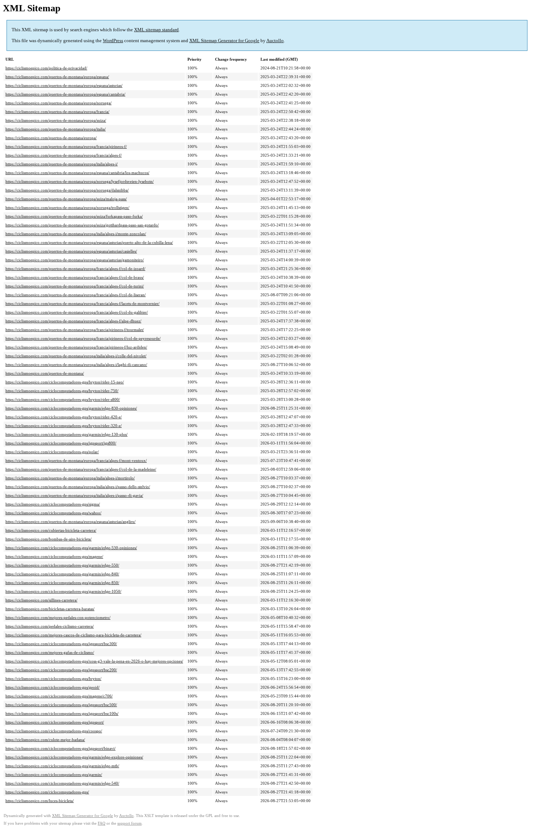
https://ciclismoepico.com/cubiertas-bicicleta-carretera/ (50, 530)
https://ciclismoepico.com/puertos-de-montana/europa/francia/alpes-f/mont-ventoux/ (76, 460)
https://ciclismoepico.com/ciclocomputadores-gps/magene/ (54, 556)
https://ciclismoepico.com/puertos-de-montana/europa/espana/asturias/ (63, 85)
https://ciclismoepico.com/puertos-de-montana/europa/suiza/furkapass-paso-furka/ (74, 216)
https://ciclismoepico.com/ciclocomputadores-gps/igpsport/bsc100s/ (61, 713)
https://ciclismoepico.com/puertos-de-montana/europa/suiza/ (55, 120)
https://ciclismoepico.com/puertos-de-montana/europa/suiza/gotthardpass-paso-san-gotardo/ (82, 225)
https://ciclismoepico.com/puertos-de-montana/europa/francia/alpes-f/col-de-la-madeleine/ (80, 469)
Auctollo (275, 40)
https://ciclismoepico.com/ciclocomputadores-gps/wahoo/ (53, 513)
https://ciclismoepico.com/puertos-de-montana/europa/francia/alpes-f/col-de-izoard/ (75, 268)
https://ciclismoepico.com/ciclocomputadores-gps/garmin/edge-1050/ (63, 591)
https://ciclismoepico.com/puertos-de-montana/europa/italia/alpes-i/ (61, 164)
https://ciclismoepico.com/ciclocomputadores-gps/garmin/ (53, 774)
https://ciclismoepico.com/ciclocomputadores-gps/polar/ (52, 452)
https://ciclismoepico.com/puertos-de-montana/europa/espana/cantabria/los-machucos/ (77, 172)
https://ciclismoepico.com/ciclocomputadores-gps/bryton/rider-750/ (61, 391)
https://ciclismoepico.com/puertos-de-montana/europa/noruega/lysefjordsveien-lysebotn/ (79, 181)
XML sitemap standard (156, 29)
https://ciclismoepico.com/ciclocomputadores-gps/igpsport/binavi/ (60, 748)
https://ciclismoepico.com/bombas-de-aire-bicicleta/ (48, 539)
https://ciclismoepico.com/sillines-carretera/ (41, 600)
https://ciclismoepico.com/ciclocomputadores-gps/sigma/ (52, 504)
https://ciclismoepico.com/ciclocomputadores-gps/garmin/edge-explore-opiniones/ (74, 757)
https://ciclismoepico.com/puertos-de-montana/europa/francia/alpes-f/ (63, 155)
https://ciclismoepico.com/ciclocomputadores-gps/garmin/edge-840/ (62, 574)
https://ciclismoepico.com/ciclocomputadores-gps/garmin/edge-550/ (62, 565)
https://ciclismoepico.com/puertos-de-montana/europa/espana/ (57, 77)
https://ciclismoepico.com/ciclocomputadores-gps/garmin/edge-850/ (62, 582)
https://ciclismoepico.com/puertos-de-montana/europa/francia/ (57, 111)
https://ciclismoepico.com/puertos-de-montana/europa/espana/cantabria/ (65, 94)
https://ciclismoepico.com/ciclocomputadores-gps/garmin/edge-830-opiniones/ (71, 408)
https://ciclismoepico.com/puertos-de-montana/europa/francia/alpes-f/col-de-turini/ (74, 286)
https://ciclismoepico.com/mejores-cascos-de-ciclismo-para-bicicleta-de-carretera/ (73, 635)
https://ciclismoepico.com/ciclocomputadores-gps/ (47, 792)
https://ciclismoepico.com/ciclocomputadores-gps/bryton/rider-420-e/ (63, 417)
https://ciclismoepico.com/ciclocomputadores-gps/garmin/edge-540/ (62, 783)
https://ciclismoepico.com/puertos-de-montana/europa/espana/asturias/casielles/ (71, 251)
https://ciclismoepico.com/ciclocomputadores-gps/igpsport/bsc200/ (61, 670)
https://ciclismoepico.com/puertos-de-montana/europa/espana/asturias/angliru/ (70, 521)
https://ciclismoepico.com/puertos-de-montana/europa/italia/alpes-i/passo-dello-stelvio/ (77, 486)
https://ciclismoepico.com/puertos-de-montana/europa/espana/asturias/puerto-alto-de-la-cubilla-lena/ (89, 242)
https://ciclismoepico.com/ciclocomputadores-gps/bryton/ (53, 678)
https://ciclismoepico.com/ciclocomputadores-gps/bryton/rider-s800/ (62, 399)
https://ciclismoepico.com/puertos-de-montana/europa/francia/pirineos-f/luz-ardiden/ (76, 347)
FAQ (101, 823)
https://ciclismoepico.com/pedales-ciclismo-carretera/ (49, 626)
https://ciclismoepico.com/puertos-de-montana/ (44, 373)
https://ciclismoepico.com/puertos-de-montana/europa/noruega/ (58, 103)
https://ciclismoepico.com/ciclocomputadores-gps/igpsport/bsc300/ (61, 643)
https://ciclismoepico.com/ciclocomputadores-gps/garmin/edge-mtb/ (62, 766)
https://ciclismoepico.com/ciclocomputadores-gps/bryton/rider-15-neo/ (64, 382)
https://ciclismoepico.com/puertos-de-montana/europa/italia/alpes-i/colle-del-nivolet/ (75, 356)
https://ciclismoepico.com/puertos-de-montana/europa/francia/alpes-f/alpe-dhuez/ (73, 321)
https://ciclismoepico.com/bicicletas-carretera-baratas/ (49, 609)
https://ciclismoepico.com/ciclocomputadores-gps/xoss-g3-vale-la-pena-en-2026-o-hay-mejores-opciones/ (94, 661)
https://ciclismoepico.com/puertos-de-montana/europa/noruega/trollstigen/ (67, 207)
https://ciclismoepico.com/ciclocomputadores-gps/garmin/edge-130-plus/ (66, 434)
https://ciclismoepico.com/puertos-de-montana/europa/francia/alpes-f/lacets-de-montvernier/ (82, 303)
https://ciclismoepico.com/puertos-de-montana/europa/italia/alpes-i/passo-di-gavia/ (74, 495)
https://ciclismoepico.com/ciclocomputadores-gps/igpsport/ (54, 722)
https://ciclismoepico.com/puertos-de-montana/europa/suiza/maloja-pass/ (66, 199)
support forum (129, 823)
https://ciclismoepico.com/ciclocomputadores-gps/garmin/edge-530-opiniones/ (71, 548)
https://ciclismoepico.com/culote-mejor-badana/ (45, 739)
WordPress (113, 40)
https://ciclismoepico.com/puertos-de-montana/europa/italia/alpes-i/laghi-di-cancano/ (76, 364)
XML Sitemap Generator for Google (224, 40)
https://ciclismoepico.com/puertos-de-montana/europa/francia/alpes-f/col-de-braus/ (74, 277)
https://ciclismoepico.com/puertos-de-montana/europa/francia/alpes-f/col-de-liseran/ (75, 295)
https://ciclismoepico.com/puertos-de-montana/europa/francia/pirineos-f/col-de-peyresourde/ (83, 338)
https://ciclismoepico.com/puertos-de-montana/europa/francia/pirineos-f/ (66, 146)
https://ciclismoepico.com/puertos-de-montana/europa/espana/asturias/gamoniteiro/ (74, 260)
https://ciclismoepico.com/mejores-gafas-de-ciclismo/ (49, 652)
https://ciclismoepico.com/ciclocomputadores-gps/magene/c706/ (59, 696)
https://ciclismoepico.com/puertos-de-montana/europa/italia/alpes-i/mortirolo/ (70, 478)
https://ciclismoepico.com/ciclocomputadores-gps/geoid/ (52, 687)
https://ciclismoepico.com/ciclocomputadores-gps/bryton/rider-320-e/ (63, 425)
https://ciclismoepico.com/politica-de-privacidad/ (46, 68)
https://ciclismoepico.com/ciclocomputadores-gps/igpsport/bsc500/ (61, 705)
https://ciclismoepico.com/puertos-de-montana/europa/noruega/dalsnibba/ (67, 190)
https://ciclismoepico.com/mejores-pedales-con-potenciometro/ (57, 617)
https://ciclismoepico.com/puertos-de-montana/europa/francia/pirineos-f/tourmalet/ (74, 329)
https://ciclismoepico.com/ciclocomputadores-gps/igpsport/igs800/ (60, 443)
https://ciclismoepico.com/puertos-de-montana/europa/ (51, 138)
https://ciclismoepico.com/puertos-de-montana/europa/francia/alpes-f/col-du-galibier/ (76, 312)
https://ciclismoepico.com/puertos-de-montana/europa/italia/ (55, 129)
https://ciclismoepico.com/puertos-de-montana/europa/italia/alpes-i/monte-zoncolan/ (75, 234)
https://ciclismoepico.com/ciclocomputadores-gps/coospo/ (53, 731)
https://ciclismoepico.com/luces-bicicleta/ (39, 800)
